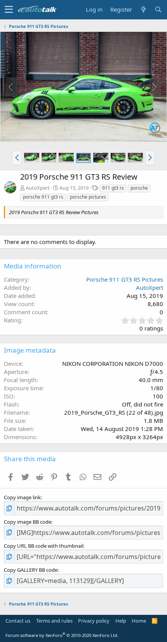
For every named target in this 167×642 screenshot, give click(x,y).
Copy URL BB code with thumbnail (43, 545)
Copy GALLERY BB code (30, 569)
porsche (139, 188)
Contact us (17, 620)
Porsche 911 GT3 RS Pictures (124, 279)
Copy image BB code (27, 521)
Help (120, 620)
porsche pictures (88, 197)
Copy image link (22, 497)
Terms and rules (54, 620)
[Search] (158, 9)
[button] (9, 9)
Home (139, 620)
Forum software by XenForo (61, 635)
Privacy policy (94, 620)
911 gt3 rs (113, 188)
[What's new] (143, 9)
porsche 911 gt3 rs (43, 197)
